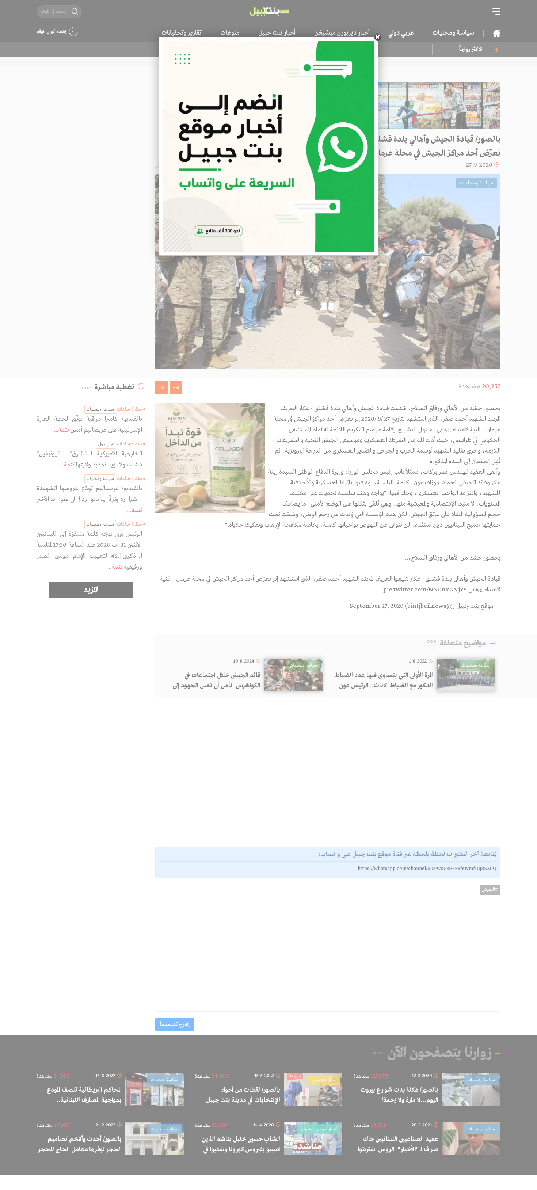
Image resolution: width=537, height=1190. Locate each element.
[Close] (377, 37)
